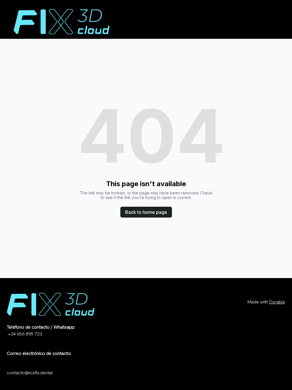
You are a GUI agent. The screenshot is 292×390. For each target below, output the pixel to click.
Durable (277, 302)
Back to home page (146, 212)
